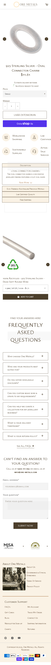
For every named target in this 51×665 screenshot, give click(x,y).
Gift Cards (9, 612)
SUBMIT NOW (25, 525)
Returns (31, 629)
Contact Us (32, 618)
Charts (8, 629)
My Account (33, 606)
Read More (24, 182)
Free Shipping (25, 199)
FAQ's (7, 606)
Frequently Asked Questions (25, 332)
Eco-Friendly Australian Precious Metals (25, 188)
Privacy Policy (33, 586)
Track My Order (34, 612)
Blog (7, 618)
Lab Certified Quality (25, 194)
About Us (31, 567)
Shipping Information (36, 623)
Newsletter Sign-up (13, 623)
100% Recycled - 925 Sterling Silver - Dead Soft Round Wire (23, 280)
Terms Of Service (34, 580)
